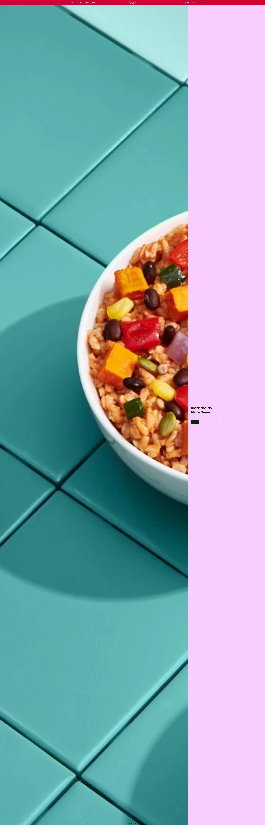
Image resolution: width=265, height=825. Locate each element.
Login (192, 2)
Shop (72, 2)
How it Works (80, 2)
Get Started (187, 2)
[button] (129, 823)
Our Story (86, 2)
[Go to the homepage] (132, 3)
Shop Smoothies (196, 420)
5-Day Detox (93, 2)
